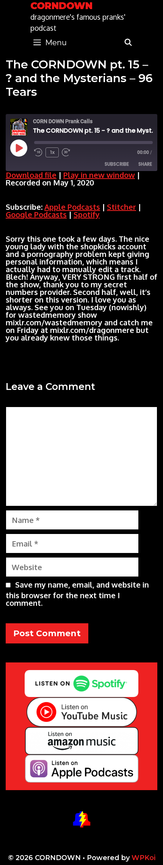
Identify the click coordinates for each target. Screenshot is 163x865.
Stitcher (121, 207)
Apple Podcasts (72, 207)
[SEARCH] (128, 42)
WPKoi (143, 858)
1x (52, 152)
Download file (31, 175)
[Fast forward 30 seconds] (69, 152)
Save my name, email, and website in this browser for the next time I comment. (77, 594)
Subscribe (117, 164)
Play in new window (99, 175)
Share (145, 164)
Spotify (87, 214)
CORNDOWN (61, 5)
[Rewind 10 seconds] (38, 152)
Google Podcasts (36, 214)
